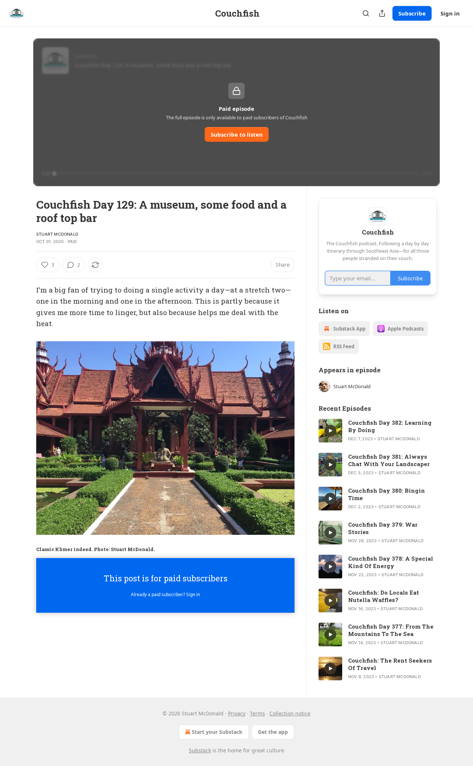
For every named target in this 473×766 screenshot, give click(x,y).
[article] (378, 430)
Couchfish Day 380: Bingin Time (386, 494)
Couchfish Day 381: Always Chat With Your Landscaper (389, 460)
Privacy (236, 713)
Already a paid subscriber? (165, 594)
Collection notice (289, 713)
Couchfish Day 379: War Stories (383, 528)
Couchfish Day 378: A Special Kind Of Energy (390, 562)
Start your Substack (217, 731)
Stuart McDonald (57, 234)
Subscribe (412, 13)
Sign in (450, 13)
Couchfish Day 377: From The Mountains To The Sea (390, 630)
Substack (200, 750)
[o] (330, 431)
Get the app (273, 731)
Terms (257, 713)
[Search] (365, 13)
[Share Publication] (382, 13)
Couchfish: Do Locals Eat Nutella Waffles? (383, 596)
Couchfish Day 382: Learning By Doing (390, 426)
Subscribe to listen (237, 134)
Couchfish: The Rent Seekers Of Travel (390, 664)
